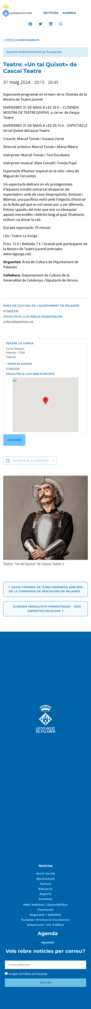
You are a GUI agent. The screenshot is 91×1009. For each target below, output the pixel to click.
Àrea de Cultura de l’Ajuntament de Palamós (41, 305)
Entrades (14, 440)
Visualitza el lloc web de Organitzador (32, 316)
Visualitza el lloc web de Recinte (30, 374)
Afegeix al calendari (31, 460)
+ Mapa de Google (19, 364)
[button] (30, 23)
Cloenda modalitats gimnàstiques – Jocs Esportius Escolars (47, 609)
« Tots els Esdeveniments (21, 40)
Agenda (69, 13)
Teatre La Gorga (20, 343)
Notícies (50, 13)
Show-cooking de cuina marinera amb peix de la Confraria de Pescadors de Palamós (46, 589)
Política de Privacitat (34, 974)
